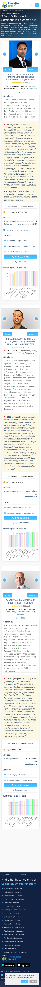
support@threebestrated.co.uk (18, 971)
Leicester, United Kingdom (18, 883)
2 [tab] (21, 64)
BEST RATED (6, 11)
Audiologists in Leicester (13, 892)
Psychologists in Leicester (13, 938)
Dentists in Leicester (11, 903)
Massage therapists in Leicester (15, 910)
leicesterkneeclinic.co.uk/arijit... (18, 252)
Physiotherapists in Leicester (14, 927)
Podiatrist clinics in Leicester (14, 934)
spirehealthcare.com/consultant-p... (20, 513)
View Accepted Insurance (16, 230)
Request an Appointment (17, 240)
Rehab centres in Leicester (13, 942)
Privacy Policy (28, 977)
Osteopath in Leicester (12, 920)
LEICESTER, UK (16, 11)
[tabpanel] (20, 55)
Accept (25, 981)
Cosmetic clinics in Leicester (14, 899)
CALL (8, 69)
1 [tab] (19, 64)
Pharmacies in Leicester (12, 924)
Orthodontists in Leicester (13, 917)
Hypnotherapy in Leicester (13, 906)
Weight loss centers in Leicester (15, 952)
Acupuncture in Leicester (13, 889)
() (26, 83)
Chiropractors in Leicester (13, 896)
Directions (33, 89)
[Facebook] (2, 975)
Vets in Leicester (10, 949)
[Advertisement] (20, 851)
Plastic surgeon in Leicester (14, 931)
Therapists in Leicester (12, 945)
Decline (33, 981)
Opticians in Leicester (11, 913)
